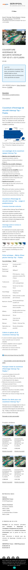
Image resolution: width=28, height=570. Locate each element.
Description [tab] (5, 93)
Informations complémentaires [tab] (11, 94)
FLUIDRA (9, 87)
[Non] (26, 564)
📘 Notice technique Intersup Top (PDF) (13, 355)
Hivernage (9, 17)
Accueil (4, 17)
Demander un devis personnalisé (10, 416)
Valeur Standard (9, 18)
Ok (14, 567)
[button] (23, 31)
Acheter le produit (7, 451)
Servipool (16, 4)
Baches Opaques (16, 17)
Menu (14, 11)
